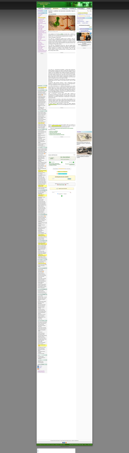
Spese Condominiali (41, 287)
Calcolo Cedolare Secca (42, 285)
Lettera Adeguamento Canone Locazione (41, 98)
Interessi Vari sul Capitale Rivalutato (42, 94)
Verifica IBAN (40, 341)
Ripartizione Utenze (41, 336)
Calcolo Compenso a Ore (42, 233)
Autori (39, 16)
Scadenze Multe (40, 144)
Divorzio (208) (40, 47)
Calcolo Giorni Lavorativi (42, 327)
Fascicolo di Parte (41, 153)
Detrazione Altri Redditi (41, 304)
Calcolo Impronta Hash (41, 180)
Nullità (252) (40, 33)
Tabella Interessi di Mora (42, 125)
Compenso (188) (40, 49)
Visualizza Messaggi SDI (42, 217)
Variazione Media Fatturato (42, 335)
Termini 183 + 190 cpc (41, 139)
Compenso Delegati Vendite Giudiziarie (42, 223)
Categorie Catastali (41, 279)
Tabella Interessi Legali (41, 124)
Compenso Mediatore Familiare (41, 225)
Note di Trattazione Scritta (42, 162)
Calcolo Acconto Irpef (41, 310)
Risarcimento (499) (41, 26)
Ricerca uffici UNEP (41, 177)
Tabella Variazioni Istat (41, 102)
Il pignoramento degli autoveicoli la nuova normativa (64, 128)
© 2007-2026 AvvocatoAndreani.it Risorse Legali (76, 444)
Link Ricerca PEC (41, 356)
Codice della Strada (41, 188)
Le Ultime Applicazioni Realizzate (41, 358)
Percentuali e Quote (41, 334)
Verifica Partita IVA (41, 340)
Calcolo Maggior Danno (42, 117)
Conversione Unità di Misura (41, 350)
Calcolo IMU (40, 277)
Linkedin (40, 367)
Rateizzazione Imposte (41, 314)
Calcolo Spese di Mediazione (40, 231)
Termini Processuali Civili (42, 131)
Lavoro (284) (40, 29)
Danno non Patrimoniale (42, 245)
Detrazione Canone (41, 309)
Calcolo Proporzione (41, 348)
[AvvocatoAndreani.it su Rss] (66, 442)
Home (39, 8)
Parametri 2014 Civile (41, 201)
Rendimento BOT (41, 290)
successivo (70, 162)
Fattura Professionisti (41, 218)
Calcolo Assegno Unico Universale (41, 317)
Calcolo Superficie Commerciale (41, 282)
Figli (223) (39, 42)
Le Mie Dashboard (41, 88)
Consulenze (71, 8)
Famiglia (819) (40, 20)
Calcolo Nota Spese (41, 210)
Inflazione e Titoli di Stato (42, 109)
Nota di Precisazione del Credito (42, 169)
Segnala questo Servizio (63, 188)
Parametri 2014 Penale (41, 202)
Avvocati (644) (40, 22)
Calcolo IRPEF (40, 295)
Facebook (40, 366)
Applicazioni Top (40, 361)
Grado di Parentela (41, 276)
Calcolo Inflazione (41, 108)
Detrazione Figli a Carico (42, 298)
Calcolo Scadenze (41, 130)
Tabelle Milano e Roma (41, 256)
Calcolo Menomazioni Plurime (41, 249)
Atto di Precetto (40, 167)
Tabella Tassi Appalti (41, 127)
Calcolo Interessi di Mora (42, 113)
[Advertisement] (42, 69)
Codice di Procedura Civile (42, 187)
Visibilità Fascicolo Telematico (41, 161)
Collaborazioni (80, 8)
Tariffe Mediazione (41, 232)
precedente (53, 162)
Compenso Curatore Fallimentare (41, 221)
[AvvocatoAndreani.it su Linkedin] (64, 442)
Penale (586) (40, 25)
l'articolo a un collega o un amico (84, 14)
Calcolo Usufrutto (41, 272)
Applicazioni (46, 8)
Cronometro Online (41, 353)
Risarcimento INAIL (41, 251)
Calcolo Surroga (40, 120)
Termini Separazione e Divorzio (41, 135)
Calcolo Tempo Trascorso (42, 328)
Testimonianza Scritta (41, 184)
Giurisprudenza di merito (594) (42, 24)
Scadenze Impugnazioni (42, 143)
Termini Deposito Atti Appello (41, 142)
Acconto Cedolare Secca (42, 311)
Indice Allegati (40, 173)
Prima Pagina (40, 14)
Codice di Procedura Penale (41, 266)
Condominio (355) (41, 27)
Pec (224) (39, 39)
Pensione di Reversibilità (42, 275)
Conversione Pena (41, 262)
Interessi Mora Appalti (41, 126)
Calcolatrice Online (41, 239)
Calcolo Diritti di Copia (41, 151)
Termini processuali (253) (42, 32)
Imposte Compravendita (42, 284)
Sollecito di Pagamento (41, 163)
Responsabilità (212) (41, 46)
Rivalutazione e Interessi (42, 91)
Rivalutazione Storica (41, 100)
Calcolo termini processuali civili (55, 133)
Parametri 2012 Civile (41, 207)
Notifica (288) (40, 28)
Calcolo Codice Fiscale (41, 337)
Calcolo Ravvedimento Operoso (41, 313)
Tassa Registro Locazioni (42, 286)
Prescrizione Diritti (41, 324)
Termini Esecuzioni (41, 140)
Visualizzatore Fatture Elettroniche (41, 197)
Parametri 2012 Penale (41, 208)
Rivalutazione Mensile (41, 92)
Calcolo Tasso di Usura (41, 121)
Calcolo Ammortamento (42, 119)
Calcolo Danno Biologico (42, 242)
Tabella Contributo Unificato (42, 150)
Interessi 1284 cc (41, 118)
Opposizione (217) (41, 44)
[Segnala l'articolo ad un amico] (73, 31)
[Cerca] (70, 192)
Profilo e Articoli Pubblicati (65, 159)
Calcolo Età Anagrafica (41, 342)
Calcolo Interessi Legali (42, 112)
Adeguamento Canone (41, 96)
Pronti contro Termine (41, 291)
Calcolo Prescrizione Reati (42, 264)
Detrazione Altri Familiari (42, 301)
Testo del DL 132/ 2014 (53, 132)
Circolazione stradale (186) (42, 50)
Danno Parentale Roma (42, 246)
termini (87, 21)
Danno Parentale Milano (42, 247)
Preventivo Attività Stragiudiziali (41, 193)
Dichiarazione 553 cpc (41, 172)
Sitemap (64, 444)
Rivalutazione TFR (41, 107)
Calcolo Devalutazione (41, 99)
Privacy (85, 444)
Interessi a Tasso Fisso (41, 114)
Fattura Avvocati (40, 200)
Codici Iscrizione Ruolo (41, 179)
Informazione (55, 8)
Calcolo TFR (40, 319)
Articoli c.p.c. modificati (53, 131)
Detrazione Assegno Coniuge (41, 307)
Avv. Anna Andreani (65, 157)
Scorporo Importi (40, 199)
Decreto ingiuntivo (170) (42, 51)
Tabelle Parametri (41, 206)
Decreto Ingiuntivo (41, 164)
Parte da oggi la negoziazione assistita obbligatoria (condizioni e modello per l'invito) (54, 164)
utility (58, 103)
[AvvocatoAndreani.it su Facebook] (63, 442)
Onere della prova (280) (42, 30)
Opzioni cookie (90, 444)
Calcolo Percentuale (41, 333)
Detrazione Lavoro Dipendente (41, 303)
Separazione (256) (41, 31)
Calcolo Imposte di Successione (41, 271)
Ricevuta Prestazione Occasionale (41, 228)
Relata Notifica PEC (41, 157)
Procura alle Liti (40, 154)
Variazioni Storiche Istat (42, 101)
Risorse (63, 8)
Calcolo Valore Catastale (42, 278)
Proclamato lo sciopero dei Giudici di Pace (70, 164)
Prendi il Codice (61, 184)
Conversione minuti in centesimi (41, 352)
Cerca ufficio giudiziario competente (42, 175)
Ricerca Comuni (40, 343)
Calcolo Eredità (40, 269)
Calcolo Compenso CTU (42, 219)
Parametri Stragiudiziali (41, 203)
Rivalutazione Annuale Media (41, 106)
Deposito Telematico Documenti (41, 159)
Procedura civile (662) (41, 21)
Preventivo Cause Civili (41, 191)
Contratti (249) (40, 34)
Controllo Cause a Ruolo (42, 181)
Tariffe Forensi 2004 (41, 209)
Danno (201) (40, 48)
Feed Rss (39, 15)
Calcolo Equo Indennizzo (42, 252)
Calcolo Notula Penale (41, 213)
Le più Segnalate (40, 362)
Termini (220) (40, 43)
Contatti (88, 8)
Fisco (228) (40, 38)
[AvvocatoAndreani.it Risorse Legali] (44, 3)
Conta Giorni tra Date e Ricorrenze (42, 326)
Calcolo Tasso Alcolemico (42, 323)
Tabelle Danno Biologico (42, 253)
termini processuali (80, 21)
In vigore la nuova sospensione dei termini (56, 134)
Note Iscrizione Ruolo (41, 178)
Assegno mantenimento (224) (42, 41)
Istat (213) (39, 45)
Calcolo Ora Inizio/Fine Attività (41, 330)
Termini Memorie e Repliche (41, 133)
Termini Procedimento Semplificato (41, 137)
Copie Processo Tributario (42, 152)
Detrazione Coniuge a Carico (41, 300)
